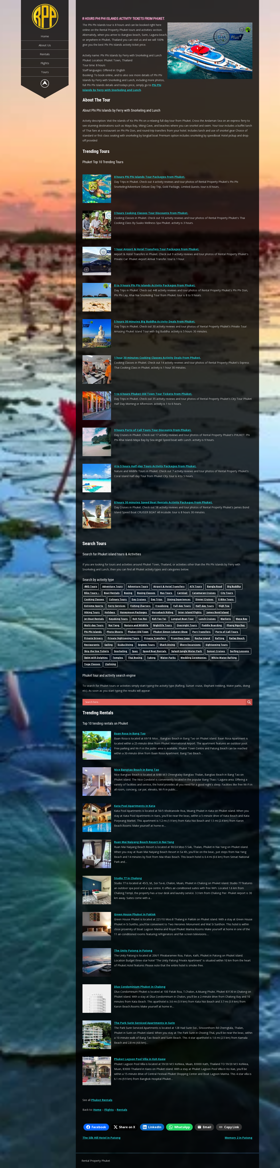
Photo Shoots (115, 631)
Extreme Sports (94, 606)
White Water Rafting (224, 657)
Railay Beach (237, 638)
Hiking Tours (92, 612)
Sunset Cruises (216, 651)
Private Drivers (93, 638)
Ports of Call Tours (227, 631)
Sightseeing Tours (217, 644)
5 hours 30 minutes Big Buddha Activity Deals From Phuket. (154, 321)
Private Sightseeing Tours (124, 638)
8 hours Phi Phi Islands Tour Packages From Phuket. (149, 177)
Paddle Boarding (212, 625)
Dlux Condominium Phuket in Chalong (140, 986)
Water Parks (168, 657)
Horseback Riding (163, 612)
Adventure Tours (112, 586)
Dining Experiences (179, 599)
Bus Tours (166, 593)
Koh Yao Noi (140, 618)
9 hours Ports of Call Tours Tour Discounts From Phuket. (152, 430)
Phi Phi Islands (93, 631)
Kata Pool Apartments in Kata (134, 806)
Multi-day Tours (94, 625)
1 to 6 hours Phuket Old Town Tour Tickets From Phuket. (153, 394)
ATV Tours (196, 586)
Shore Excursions (190, 644)
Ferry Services (117, 606)
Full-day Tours (182, 606)
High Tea (224, 606)
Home (45, 36)
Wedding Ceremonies (194, 657)
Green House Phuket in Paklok (135, 914)
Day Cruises (139, 599)
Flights (45, 63)
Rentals (45, 54)
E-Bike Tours (226, 599)
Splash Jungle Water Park (186, 651)
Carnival (182, 593)
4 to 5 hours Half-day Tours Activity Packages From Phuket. (155, 466)
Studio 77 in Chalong (128, 878)
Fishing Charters (140, 606)
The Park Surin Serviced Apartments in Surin (144, 1023)
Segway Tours (146, 644)
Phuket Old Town (138, 631)
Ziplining (110, 664)
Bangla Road (214, 586)
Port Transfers (201, 631)
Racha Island (203, 638)
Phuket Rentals (101, 1100)
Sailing (108, 644)
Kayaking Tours (118, 618)
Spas (135, 651)
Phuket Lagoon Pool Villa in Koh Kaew (140, 1059)
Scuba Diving (126, 644)
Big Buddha (234, 586)
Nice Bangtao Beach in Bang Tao (136, 769)
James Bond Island (217, 612)
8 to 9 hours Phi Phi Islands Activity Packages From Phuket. (154, 285)
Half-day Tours (205, 606)
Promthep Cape (180, 638)
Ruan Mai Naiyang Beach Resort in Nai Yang (144, 842)
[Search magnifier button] (249, 702)
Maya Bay (242, 618)
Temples (118, 657)
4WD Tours (90, 586)
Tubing (151, 657)
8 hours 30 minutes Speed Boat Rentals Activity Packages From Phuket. (163, 502)
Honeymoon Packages (133, 612)
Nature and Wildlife (136, 625)
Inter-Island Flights (190, 612)
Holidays (110, 612)
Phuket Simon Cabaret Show (170, 631)
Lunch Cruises (207, 618)
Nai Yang (114, 625)
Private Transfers (155, 638)
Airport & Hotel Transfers (169, 586)
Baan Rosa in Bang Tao (130, 733)
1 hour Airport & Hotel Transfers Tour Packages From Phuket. (156, 249)
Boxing (128, 593)
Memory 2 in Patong (238, 1137)
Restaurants (92, 644)
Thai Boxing (135, 657)
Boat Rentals (112, 593)
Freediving (162, 606)
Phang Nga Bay (236, 625)
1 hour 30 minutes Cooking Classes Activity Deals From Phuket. (157, 357)
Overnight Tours (187, 625)
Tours (45, 72)
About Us (45, 45)
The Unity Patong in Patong (133, 950)
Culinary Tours (118, 599)
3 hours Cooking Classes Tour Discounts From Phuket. (151, 213)
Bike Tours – (92, 593)
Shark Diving (167, 644)
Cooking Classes (94, 599)
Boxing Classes (146, 593)
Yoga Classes (92, 664)
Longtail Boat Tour (182, 618)
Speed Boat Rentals (155, 651)
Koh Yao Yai (159, 618)
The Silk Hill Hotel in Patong (101, 1137)
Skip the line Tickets (97, 651)
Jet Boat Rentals (94, 618)
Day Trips (157, 599)
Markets (226, 618)
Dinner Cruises (204, 599)
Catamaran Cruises (204, 593)
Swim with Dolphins (96, 657)
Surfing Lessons (240, 651)
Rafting (220, 638)
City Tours (227, 593)
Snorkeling (121, 651)
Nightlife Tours (162, 625)
